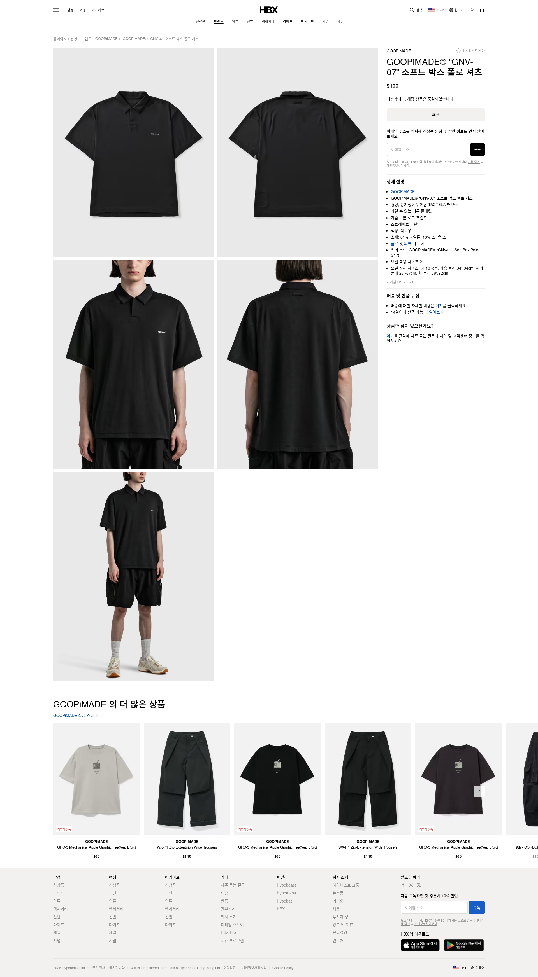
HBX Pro (228, 932)
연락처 (338, 940)
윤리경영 (340, 932)
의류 (407, 243)
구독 (477, 149)
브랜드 (86, 38)
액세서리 (60, 908)
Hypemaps (286, 892)
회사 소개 (228, 916)
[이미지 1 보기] (133, 153)
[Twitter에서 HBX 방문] (418, 884)
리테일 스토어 (232, 924)
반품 (224, 900)
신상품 (58, 884)
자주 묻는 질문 (233, 884)
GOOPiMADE (106, 38)
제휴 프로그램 (232, 940)
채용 (336, 908)
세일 (57, 932)
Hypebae (285, 900)
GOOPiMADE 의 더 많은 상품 (109, 703)
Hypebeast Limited (76, 967)
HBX (281, 908)
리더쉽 (338, 900)
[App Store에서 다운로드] (420, 945)
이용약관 (230, 967)
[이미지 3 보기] (133, 364)
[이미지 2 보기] (297, 153)
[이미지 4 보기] (297, 364)
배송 (224, 892)
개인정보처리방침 (398, 165)
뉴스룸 (338, 892)
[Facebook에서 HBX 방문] (403, 884)
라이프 (58, 924)
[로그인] (472, 10)
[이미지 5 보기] (133, 577)
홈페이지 (60, 38)
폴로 (394, 243)
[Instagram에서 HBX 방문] (411, 884)
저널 (57, 940)
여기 (439, 305)
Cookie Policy (282, 967)
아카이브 (97, 10)
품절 (435, 115)
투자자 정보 (342, 916)
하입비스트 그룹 (346, 884)
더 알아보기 (434, 312)
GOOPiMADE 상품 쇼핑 (73, 715)
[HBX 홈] (269, 9)
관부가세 (228, 908)
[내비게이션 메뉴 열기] (56, 10)
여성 (82, 10)
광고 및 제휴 (343, 924)
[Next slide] (479, 791)
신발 (57, 916)
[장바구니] (482, 10)
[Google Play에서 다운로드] (464, 945)
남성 (70, 10)
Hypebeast (286, 884)
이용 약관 (474, 162)
